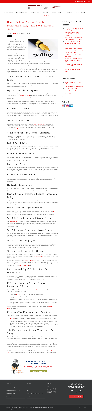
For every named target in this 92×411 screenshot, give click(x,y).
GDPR (22, 95)
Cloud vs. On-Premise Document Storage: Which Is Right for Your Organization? (72, 43)
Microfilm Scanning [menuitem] (10, 396)
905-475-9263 (87, 1)
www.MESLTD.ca (52, 392)
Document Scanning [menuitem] (8, 12)
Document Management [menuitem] (21, 12)
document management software (31, 289)
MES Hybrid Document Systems (74, 86)
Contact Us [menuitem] (29, 387)
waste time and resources (39, 124)
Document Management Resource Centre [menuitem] (35, 393)
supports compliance (24, 265)
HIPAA (28, 95)
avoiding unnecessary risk (15, 51)
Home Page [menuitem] (29, 396)
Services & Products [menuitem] (56, 12)
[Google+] (82, 407)
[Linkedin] (84, 407)
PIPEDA (14, 60)
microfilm (68, 93)
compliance (11, 65)
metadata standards (30, 260)
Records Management (71, 90)
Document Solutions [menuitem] (10, 393)
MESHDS (14, 33)
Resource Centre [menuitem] (68, 12)
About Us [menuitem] (29, 383)
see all (63, 96)
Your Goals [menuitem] (45, 12)
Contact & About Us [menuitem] (80, 12)
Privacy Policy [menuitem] (29, 400)
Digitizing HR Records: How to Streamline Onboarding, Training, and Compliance (73, 33)
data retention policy (15, 221)
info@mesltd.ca (53, 391)
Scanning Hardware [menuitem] (10, 400)
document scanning (71, 88)
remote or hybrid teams (15, 129)
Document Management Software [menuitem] (13, 390)
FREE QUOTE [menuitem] (46, 15)
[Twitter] (76, 407)
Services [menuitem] (8, 383)
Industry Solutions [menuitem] (35, 12)
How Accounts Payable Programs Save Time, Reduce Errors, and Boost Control (74, 69)
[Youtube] (79, 407)
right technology (38, 256)
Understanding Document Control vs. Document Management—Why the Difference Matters (73, 60)
